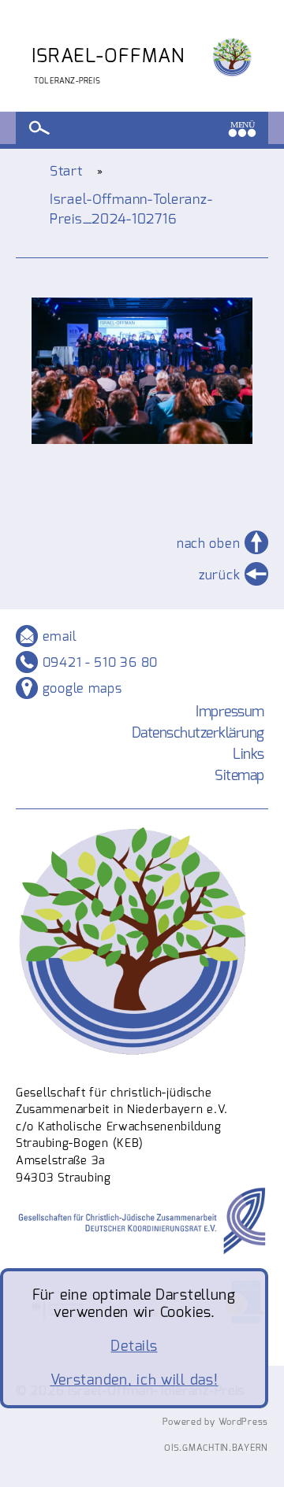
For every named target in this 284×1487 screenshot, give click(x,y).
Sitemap (239, 775)
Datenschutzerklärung (198, 732)
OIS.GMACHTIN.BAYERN (216, 1448)
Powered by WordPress (215, 1422)
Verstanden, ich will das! (134, 1379)
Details (133, 1346)
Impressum (230, 711)
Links (248, 754)
